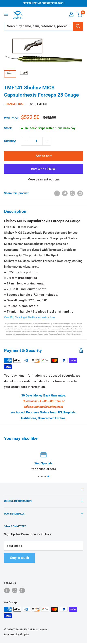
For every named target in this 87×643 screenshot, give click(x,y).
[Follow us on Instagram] (14, 590)
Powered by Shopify (16, 634)
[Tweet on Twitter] (72, 193)
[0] (79, 14)
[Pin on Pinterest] (65, 193)
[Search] (78, 26)
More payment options (44, 179)
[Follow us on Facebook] (7, 590)
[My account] (71, 14)
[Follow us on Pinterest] (22, 590)
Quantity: (10, 141)
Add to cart (44, 156)
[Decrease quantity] (25, 141)
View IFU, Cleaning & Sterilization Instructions (29, 317)
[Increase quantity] (47, 141)
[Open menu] (6, 14)
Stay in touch (19, 558)
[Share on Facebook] (57, 193)
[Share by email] (80, 193)
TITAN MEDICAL (14, 104)
